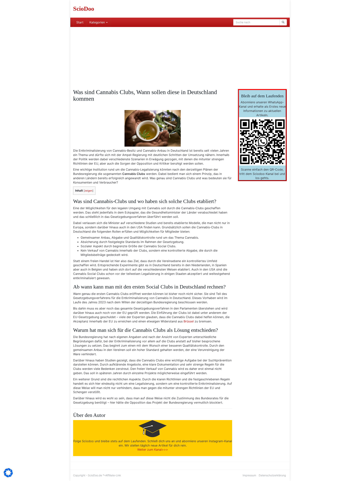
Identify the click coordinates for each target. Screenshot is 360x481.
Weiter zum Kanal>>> (152, 449)
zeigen (88, 190)
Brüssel (189, 321)
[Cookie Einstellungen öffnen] (8, 476)
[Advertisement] (180, 55)
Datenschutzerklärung (272, 475)
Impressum (249, 475)
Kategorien (97, 22)
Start (79, 22)
